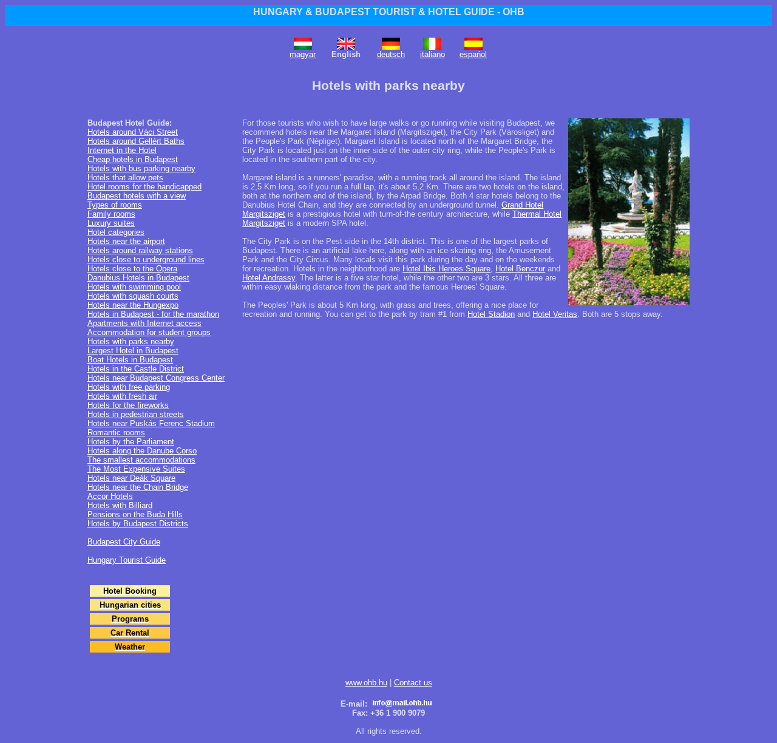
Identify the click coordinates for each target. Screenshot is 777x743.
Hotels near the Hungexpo (132, 305)
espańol (473, 54)
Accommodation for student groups (149, 332)
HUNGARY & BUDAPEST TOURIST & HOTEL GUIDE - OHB (388, 12)
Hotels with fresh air (122, 396)
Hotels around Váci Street (132, 132)
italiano (432, 54)
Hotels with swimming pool (134, 286)
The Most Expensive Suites (136, 468)
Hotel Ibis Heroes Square (446, 268)
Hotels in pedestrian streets (135, 414)
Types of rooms (114, 204)
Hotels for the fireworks (128, 405)
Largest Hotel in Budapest (132, 350)
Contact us (413, 682)
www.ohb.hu (366, 682)
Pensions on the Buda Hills (135, 514)
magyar (303, 54)
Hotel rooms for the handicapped (144, 186)
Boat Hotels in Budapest (130, 359)
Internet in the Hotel (122, 150)
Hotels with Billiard (119, 505)
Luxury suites (111, 223)
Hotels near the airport (126, 241)
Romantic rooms (116, 432)
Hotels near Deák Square (131, 478)
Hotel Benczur (520, 268)
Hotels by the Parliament (130, 441)
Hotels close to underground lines (146, 259)
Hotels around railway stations (140, 250)
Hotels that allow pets (125, 177)
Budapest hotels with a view (136, 195)
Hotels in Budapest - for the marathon (153, 314)
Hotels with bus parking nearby (141, 168)
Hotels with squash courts (132, 295)
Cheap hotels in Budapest (132, 159)
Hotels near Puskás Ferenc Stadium (151, 423)
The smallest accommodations (141, 459)
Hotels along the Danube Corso (142, 450)
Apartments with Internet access (144, 323)
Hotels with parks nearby (130, 341)
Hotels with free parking (128, 387)
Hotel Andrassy (268, 277)
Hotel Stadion (491, 314)
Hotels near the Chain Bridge (137, 487)
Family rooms (111, 214)
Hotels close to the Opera (132, 268)
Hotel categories (115, 232)
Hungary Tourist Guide (126, 560)
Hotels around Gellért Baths (136, 141)
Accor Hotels (110, 496)
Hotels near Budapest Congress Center (156, 377)
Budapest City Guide (123, 541)
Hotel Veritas (554, 314)
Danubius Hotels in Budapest (138, 277)
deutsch (391, 54)
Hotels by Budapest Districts (137, 523)
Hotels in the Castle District (135, 368)
